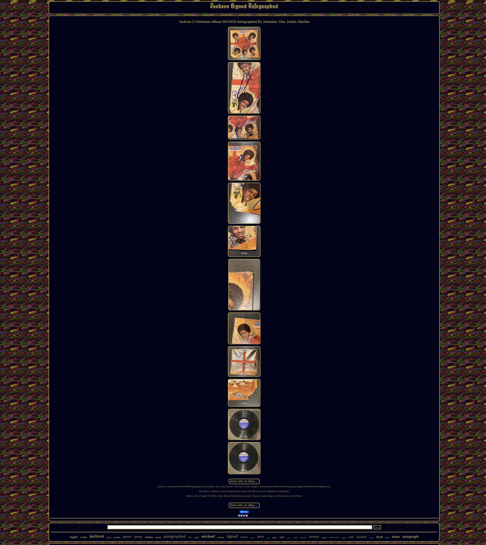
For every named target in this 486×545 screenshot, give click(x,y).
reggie (74, 537)
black (197, 538)
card (351, 537)
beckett (314, 537)
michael (208, 536)
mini (282, 537)
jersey (138, 537)
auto (260, 536)
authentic (334, 538)
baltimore (303, 538)
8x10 (379, 537)
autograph (410, 536)
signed (232, 536)
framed (252, 538)
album (274, 538)
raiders (244, 537)
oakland (324, 538)
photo (127, 536)
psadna (117, 537)
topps (108, 537)
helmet (158, 537)
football (371, 538)
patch (344, 538)
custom (220, 537)
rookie (83, 537)
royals (268, 538)
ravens (295, 538)
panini (288, 538)
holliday (149, 537)
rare (190, 537)
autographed (175, 536)
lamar (396, 537)
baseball (361, 537)
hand (387, 537)
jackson (97, 536)
